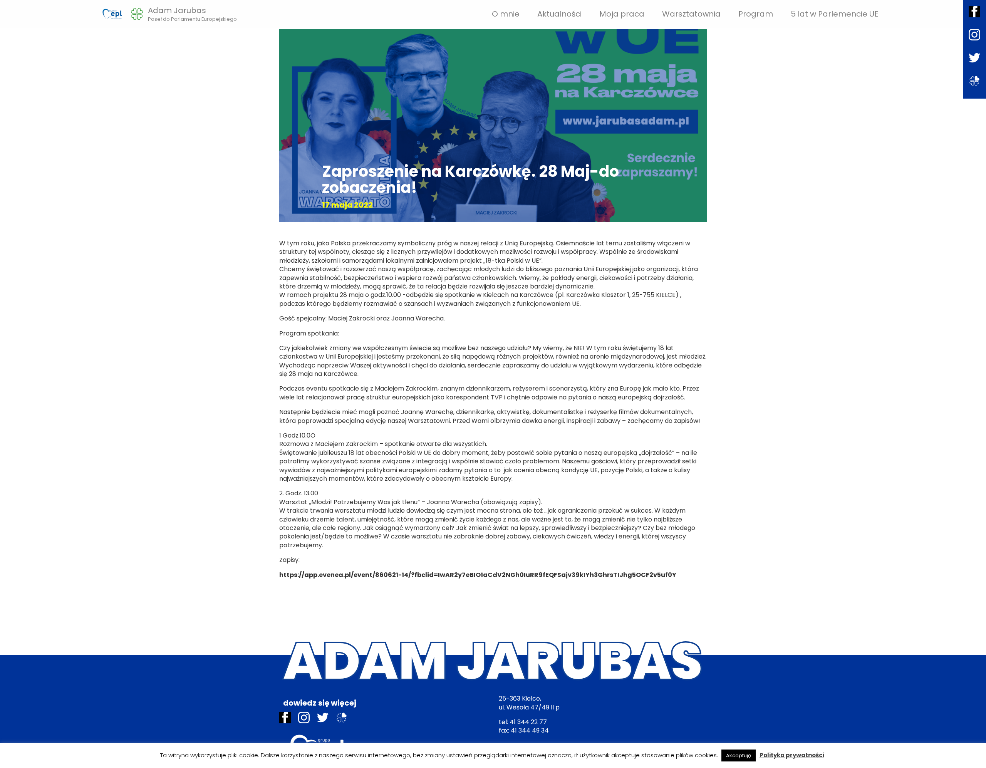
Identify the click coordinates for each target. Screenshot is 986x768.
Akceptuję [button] (738, 755)
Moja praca (621, 13)
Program (755, 13)
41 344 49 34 (530, 730)
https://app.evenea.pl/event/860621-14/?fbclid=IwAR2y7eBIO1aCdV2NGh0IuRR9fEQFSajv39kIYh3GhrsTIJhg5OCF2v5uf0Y (477, 574)
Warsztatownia (691, 13)
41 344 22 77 (528, 722)
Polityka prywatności (792, 755)
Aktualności (559, 13)
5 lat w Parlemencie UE (835, 13)
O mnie (506, 13)
